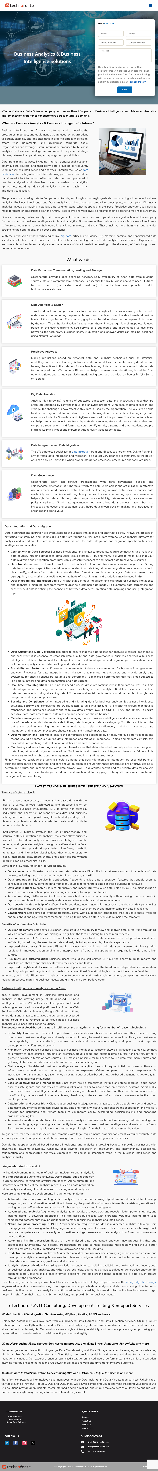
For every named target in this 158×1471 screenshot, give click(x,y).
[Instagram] (24, 1443)
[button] (150, 5)
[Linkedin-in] (7, 1443)
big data (66, 236)
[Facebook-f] (15, 1443)
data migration (80, 451)
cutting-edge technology (140, 1282)
